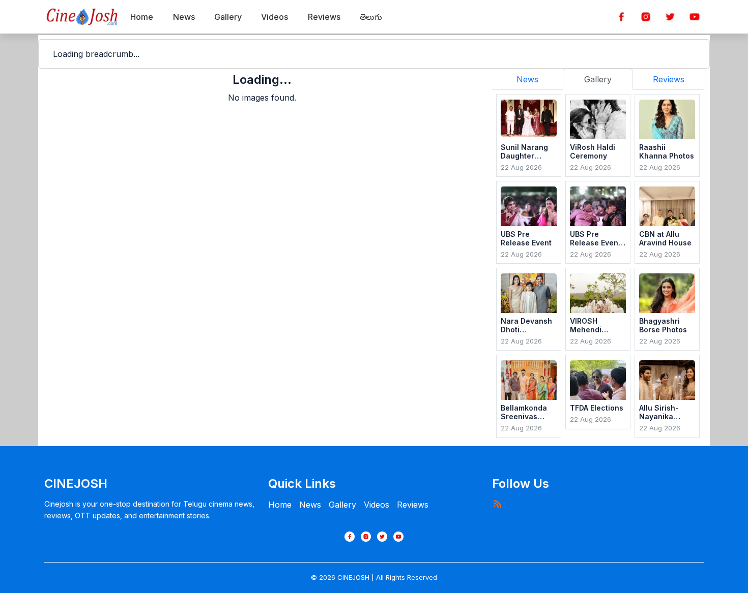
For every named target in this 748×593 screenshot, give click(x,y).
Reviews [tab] (668, 79)
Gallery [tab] (598, 79)
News (310, 505)
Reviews (412, 505)
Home (280, 505)
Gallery (342, 505)
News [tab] (527, 79)
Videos (376, 505)
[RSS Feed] (497, 503)
